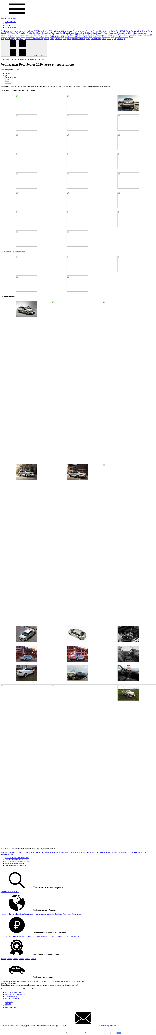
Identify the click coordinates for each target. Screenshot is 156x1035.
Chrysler (96, 31)
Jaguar (111, 33)
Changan (69, 31)
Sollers (23, 37)
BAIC (31, 31)
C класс (15, 959)
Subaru (41, 37)
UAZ (72, 37)
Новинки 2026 (10, 22)
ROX (145, 35)
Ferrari (13, 33)
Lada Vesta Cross (70, 852)
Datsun (113, 31)
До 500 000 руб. (6, 936)
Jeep (115, 33)
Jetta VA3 (34, 852)
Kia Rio (53, 852)
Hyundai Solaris (44, 852)
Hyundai (84, 33)
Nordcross (91, 35)
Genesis (44, 33)
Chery (75, 31)
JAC (101, 33)
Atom (19, 31)
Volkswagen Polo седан (36, 59)
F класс (33, 959)
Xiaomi (121, 37)
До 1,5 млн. (36, 936)
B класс (9, 959)
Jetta (123, 33)
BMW (51, 31)
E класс (27, 959)
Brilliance (57, 31)
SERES (149, 35)
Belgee (40, 31)
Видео (7, 81)
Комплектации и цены (13, 992)
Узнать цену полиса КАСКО (15, 865)
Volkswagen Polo (7, 854)
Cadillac (63, 31)
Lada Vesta (60, 852)
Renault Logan (115, 852)
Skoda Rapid (142, 852)
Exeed (150, 31)
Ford (24, 33)
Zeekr (126, 37)
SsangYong (35, 37)
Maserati (40, 35)
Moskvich (79, 35)
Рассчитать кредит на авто (14, 863)
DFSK (123, 31)
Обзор (7, 73)
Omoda (98, 35)
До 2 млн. (44, 936)
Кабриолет (37, 981)
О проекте (9, 1002)
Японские (12, 914)
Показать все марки (40, 55)
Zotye (131, 37)
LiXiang (34, 35)
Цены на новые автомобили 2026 (17, 858)
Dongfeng (134, 31)
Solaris (18, 37)
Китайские (58, 914)
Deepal (118, 31)
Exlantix (3, 33)
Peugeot (114, 35)
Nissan (85, 35)
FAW (9, 33)
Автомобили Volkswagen (17, 59)
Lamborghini (5, 35)
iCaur (89, 33)
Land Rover (14, 35)
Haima (57, 33)
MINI (66, 35)
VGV (86, 37)
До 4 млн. (58, 936)
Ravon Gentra (105, 852)
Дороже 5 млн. (75, 936)
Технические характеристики (15, 994)
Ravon (126, 35)
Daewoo (107, 31)
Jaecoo (106, 33)
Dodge (128, 31)
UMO (76, 37)
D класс (21, 959)
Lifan (25, 35)
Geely (39, 33)
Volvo (104, 37)
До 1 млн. (27, 936)
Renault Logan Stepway (129, 852)
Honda (66, 33)
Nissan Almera (94, 852)
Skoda (3, 37)
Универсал (16, 981)
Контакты (8, 1006)
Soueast (28, 37)
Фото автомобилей (12, 998)
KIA (135, 33)
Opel (102, 35)
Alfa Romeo (5, 31)
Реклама (8, 1004)
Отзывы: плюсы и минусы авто (16, 860)
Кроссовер (45, 981)
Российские (67, 914)
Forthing (29, 33)
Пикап (62, 981)
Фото (7, 79)
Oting (110, 35)
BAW (36, 31)
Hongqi (71, 33)
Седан (3, 981)
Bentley (45, 31)
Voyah (108, 37)
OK (119, 1032)
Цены (7, 24)
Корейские (20, 914)
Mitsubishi (72, 35)
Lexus (20, 35)
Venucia (81, 37)
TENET (57, 37)
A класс (3, 959)
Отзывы (8, 25)
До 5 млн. (66, 936)
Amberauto (13, 31)
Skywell (8, 37)
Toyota (67, 37)
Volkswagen (97, 37)
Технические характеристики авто (17, 861)
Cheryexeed (81, 31)
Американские (48, 914)
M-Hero (61, 35)
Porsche (120, 35)
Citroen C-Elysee (16, 852)
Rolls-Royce (138, 35)
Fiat (17, 33)
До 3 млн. (51, 936)
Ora (106, 35)
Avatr (27, 31)
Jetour (119, 33)
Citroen (101, 31)
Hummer (78, 33)
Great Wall (50, 33)
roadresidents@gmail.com (108, 1025)
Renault (131, 35)
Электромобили (79, 981)
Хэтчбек (9, 981)
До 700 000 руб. (18, 936)
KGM (131, 33)
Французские (38, 914)
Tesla (62, 37)
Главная (4, 59)
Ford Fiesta (26, 852)
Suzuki (47, 37)
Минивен (69, 981)
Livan (29, 35)
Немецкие (4, 914)
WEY (117, 37)
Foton (21, 33)
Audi (23, 31)
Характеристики (11, 27)
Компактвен (24, 981)
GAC (35, 33)
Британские (28, 914)
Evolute (145, 31)
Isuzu (98, 33)
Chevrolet (89, 31)
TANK (52, 37)
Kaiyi (127, 33)
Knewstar (140, 33)
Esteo (140, 31)
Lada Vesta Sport (83, 852)
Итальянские (76, 914)
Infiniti (93, 33)
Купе (31, 981)
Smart (13, 37)
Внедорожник (55, 981)
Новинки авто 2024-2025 (10, 892)
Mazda (46, 35)
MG (57, 35)
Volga (90, 37)
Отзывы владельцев (12, 996)
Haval (62, 33)
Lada (145, 33)
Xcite (112, 37)
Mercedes (52, 35)
